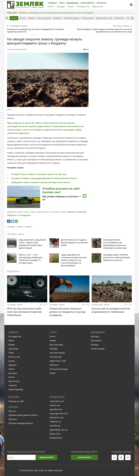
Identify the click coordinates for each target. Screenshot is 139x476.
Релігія (11, 377)
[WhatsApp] (16, 221)
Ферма (31, 18)
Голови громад (97, 348)
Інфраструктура (15, 389)
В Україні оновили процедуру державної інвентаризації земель (44, 178)
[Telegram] (12, 221)
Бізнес (23, 18)
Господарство (14, 336)
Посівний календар (59, 369)
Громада (57, 18)
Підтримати (84, 457)
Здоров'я (12, 365)
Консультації (87, 18)
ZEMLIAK (13, 406)
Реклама (13, 397)
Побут (11, 352)
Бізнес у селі (14, 356)
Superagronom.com (59, 413)
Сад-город (13, 348)
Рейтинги (119, 18)
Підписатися (46, 457)
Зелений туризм (71, 18)
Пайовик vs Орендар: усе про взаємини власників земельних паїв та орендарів (56, 12)
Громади (95, 344)
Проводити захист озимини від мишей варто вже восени (40, 182)
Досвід (11, 361)
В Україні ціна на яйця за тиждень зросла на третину (38, 174)
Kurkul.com (55, 405)
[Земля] (48, 80)
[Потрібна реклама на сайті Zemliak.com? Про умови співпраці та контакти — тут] (46, 207)
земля (20, 226)
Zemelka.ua (55, 425)
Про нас (12, 411)
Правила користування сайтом (22, 415)
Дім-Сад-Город (43, 18)
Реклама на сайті (16, 401)
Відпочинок (13, 381)
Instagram (26, 215)
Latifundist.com (57, 401)
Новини (13, 332)
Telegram (11, 215)
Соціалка (12, 385)
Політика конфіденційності (21, 423)
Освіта (11, 369)
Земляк (71, 211)
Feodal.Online (56, 438)
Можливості (96, 340)
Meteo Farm (55, 433)
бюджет (28, 226)
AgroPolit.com (56, 409)
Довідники (98, 332)
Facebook (81, 211)
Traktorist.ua (55, 421)
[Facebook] (8, 221)
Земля (14, 18)
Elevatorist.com (57, 417)
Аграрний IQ (57, 397)
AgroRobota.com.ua (58, 429)
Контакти (12, 419)
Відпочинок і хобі (104, 18)
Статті (53, 332)
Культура (12, 373)
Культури (95, 336)
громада (11, 226)
